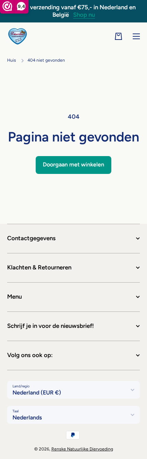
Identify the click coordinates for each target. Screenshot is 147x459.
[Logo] (18, 36)
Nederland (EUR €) (36, 392)
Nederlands (27, 417)
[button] (118, 36)
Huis (11, 60)
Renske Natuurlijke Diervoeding (82, 449)
